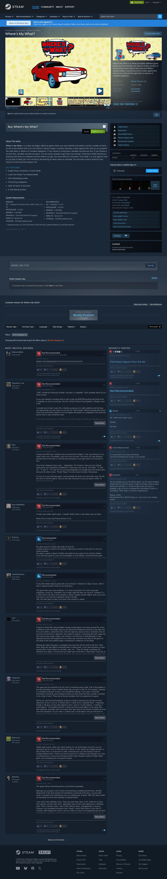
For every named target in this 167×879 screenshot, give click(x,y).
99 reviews (15, 449)
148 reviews (16, 620)
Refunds (119, 873)
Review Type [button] (11, 327)
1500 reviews (16, 355)
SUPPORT (69, 7)
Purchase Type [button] (28, 327)
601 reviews (16, 742)
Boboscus (16, 738)
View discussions (119, 223)
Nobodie (15, 777)
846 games (15, 447)
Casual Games (19, 30)
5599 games (16, 740)
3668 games (16, 386)
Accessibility (121, 860)
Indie (121, 104)
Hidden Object (129, 104)
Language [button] (43, 327)
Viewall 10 (155, 185)
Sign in (9, 114)
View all (154, 278)
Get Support (143, 864)
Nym (14, 445)
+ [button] (136, 104)
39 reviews (15, 388)
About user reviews (140, 304)
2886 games (16, 507)
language (156, 2)
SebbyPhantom (18, 574)
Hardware (102, 864)
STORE (35, 7)
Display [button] (83, 327)
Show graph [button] (153, 327)
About (59, 7)
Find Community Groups (122, 227)
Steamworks (81, 864)
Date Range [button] (57, 327)
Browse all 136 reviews (56, 840)
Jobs (100, 860)
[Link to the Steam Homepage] (14, 9)
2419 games (16, 577)
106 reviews (16, 540)
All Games (9, 30)
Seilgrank (16, 678)
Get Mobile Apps (145, 860)
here (51, 286)
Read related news (120, 220)
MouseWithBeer (18, 505)
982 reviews (16, 579)
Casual (116, 104)
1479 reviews (16, 509)
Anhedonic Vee (18, 383)
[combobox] (129, 16)
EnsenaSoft (135, 89)
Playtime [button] (71, 327)
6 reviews (15, 782)
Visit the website (119, 213)
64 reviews (15, 682)
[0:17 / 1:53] (58, 67)
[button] (9, 16)
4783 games (16, 779)
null (13, 618)
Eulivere (15, 537)
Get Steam (143, 856)
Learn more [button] (152, 171)
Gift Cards (80, 873)
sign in (147, 2)
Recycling (102, 868)
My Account (143, 868)
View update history (120, 216)
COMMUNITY (47, 7)
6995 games (16, 680)
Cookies (119, 868)
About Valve (103, 856)
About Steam (81, 856)
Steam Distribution (83, 868)
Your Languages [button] (19, 335)
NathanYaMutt (17, 352)
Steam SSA (80, 860)
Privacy (119, 856)
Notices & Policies (123, 864)
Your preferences (156, 304)
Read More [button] (100, 423)
